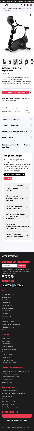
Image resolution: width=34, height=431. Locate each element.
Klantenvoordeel (7, 346)
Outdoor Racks (7, 330)
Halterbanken (6, 311)
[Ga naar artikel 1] (4, 62)
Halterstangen (6, 319)
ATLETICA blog (7, 354)
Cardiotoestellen (10, 8)
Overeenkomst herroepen (10, 407)
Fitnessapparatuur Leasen (10, 377)
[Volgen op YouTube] (9, 276)
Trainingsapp (6, 352)
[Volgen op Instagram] (6, 276)
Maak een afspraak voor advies (17, 420)
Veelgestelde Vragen (8, 401)
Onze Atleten (6, 341)
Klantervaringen (7, 382)
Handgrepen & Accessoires (11, 324)
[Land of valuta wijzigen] (31, 5)
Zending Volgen (7, 396)
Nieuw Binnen (6, 297)
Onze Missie (6, 338)
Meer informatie (11, 273)
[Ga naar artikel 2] (9, 62)
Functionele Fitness (8, 321)
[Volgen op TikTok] (12, 276)
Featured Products (8, 294)
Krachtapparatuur (7, 305)
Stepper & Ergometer (20, 8)
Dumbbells (5, 313)
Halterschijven (6, 316)
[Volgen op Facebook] (3, 276)
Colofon (4, 399)
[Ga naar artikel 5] (26, 62)
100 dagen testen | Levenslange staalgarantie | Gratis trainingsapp (17, 1)
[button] (25, 5)
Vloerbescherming (8, 327)
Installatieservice (7, 379)
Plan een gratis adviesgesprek (14, 174)
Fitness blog (6, 357)
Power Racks (6, 300)
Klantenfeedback (7, 344)
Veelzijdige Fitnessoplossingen (12, 374)
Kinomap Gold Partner (9, 363)
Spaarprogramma (7, 360)
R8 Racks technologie (9, 349)
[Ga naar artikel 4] (20, 62)
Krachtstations (6, 302)
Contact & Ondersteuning (10, 390)
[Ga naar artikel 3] (15, 62)
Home (3, 8)
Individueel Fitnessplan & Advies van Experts (16, 371)
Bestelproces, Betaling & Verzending (14, 393)
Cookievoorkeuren (8, 404)
